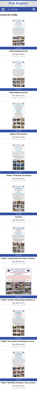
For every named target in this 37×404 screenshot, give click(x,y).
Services (14, 9)
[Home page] (18, 4)
